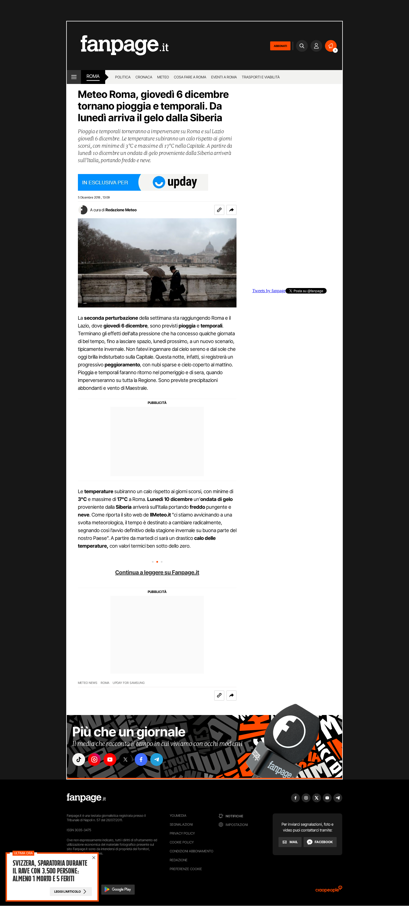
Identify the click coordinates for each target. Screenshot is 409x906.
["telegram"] (156, 759)
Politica (122, 77)
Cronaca (143, 77)
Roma (105, 682)
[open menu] (74, 77)
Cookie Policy (182, 842)
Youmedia (178, 815)
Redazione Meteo (121, 209)
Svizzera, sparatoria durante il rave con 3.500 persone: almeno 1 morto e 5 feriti (50, 871)
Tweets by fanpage (268, 291)
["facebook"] (141, 759)
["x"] (125, 759)
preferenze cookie (186, 869)
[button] (231, 210)
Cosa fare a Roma (190, 77)
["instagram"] (94, 759)
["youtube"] (110, 759)
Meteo (163, 77)
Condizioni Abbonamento (191, 851)
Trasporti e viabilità (261, 77)
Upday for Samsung (129, 682)
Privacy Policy (182, 833)
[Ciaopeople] (329, 890)
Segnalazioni (181, 824)
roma (93, 76)
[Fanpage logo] (118, 45)
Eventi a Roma (224, 77)
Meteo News (87, 682)
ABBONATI (280, 46)
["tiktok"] (78, 759)
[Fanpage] (86, 797)
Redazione (179, 860)
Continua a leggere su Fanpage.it (157, 572)
